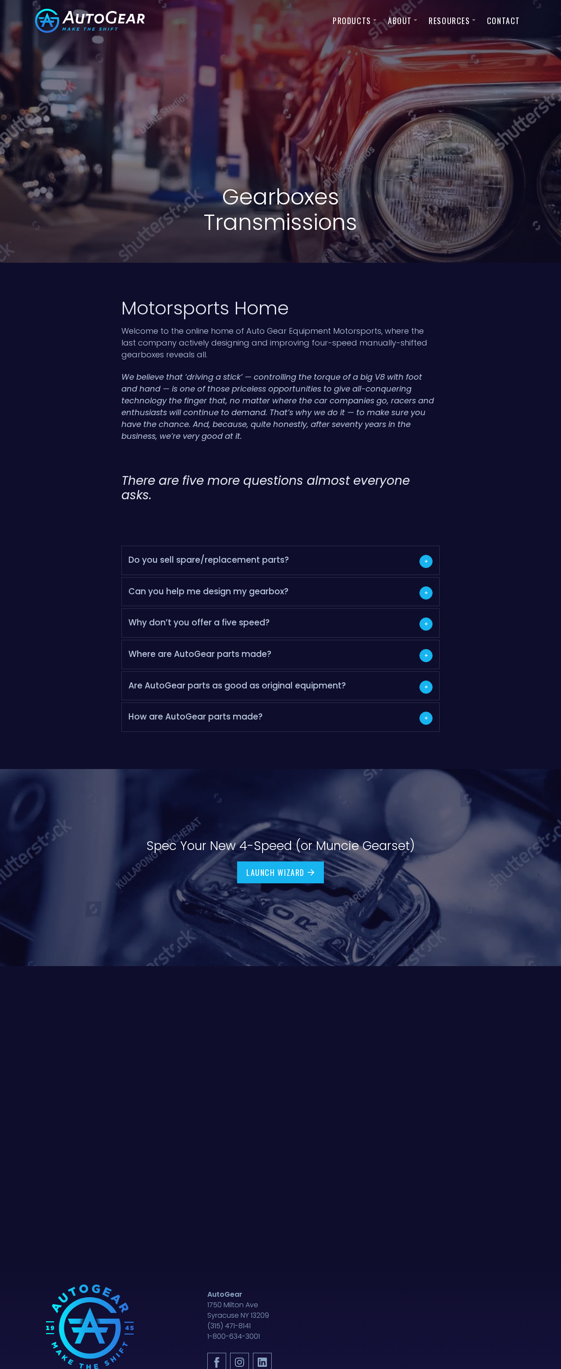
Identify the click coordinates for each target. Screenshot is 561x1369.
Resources (449, 20)
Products (352, 20)
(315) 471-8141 (229, 1326)
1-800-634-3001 (233, 1336)
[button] (280, 560)
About (400, 20)
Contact (503, 20)
